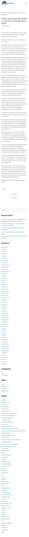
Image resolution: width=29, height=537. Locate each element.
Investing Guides (5, 481)
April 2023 (3, 335)
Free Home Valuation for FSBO (8, 415)
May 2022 (3, 359)
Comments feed (5, 388)
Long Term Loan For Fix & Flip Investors (10, 428)
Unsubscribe (4, 404)
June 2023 (3, 330)
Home (2, 532)
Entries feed (4, 386)
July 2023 (3, 328)
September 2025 (5, 271)
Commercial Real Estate (6, 523)
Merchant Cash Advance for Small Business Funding (13, 430)
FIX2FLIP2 (3, 499)
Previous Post (14, 194)
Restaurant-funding (5, 433)
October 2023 (4, 322)
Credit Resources (5, 492)
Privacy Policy (4, 448)
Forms (2, 485)
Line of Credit (4, 424)
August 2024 (4, 300)
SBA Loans (3, 510)
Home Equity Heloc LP (6, 422)
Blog (3, 25)
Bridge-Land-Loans (5, 507)
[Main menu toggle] (26, 3)
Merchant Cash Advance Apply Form (9, 444)
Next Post (14, 197)
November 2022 (5, 346)
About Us (3, 400)
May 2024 (3, 306)
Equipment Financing (6, 463)
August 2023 (4, 326)
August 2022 (4, 352)
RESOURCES (4, 527)
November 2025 (5, 267)
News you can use (5, 402)
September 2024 (5, 297)
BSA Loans (3, 459)
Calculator (3, 479)
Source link (3, 189)
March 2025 (4, 284)
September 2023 (5, 324)
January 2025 (4, 289)
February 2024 (4, 313)
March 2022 (4, 363)
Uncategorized (4, 375)
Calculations (4, 490)
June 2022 (3, 357)
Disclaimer (3, 468)
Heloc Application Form (6, 441)
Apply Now (3, 514)
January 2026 (4, 262)
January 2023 (4, 341)
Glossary (3, 477)
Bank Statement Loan (6, 503)
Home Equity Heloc (5, 419)
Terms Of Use (4, 472)
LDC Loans (3, 512)
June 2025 (3, 278)
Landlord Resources (5, 488)
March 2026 (4, 258)
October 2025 (4, 269)
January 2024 (4, 315)
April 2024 (3, 308)
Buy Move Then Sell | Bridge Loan (9, 413)
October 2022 (4, 348)
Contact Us (4, 525)
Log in (2, 384)
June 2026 (3, 251)
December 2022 (5, 344)
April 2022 (3, 361)
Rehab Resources (5, 483)
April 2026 (3, 256)
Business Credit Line (6, 466)
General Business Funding (7, 417)
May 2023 (3, 333)
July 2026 (3, 249)
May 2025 (3, 280)
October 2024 (4, 295)
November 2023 (5, 319)
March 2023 (4, 337)
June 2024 (3, 304)
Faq (2, 521)
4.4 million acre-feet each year (17, 100)
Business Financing (5, 518)
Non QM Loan (4, 501)
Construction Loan (5, 496)
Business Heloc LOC (6, 411)
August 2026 (4, 247)
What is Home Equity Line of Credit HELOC (11, 439)
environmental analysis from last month (12, 121)
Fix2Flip (3, 452)
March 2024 (4, 311)
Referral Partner (5, 470)
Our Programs (4, 529)
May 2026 (3, 253)
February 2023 (4, 339)
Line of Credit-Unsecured (7, 426)
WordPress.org (4, 391)
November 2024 (5, 293)
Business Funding (5, 406)
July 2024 (3, 302)
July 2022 (3, 355)
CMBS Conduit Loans (6, 505)
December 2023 (5, 317)
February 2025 (4, 286)
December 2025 (5, 264)
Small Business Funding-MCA (8, 435)
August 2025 (4, 273)
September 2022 (5, 350)
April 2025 (3, 282)
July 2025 (3, 275)
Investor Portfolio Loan (6, 494)
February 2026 (4, 260)
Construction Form (5, 450)
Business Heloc (4, 408)
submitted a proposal (10, 146)
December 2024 (5, 291)
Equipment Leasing (5, 461)
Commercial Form (5, 516)
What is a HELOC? (5, 437)
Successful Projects (5, 455)
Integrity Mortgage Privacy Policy (9, 446)
